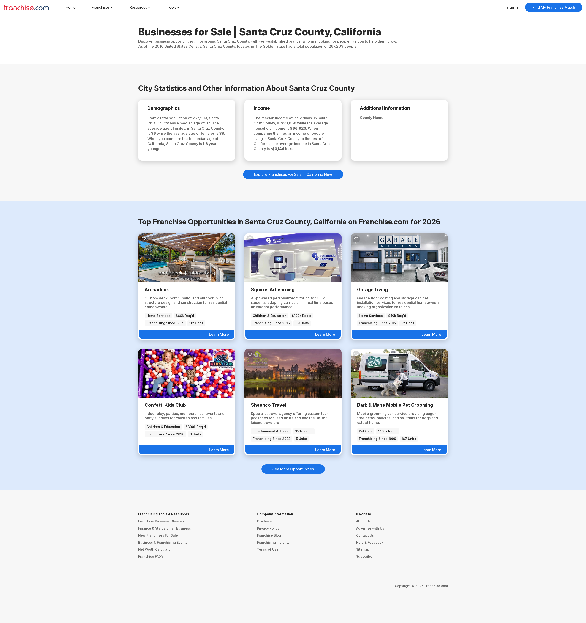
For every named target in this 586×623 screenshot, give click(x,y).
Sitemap (362, 549)
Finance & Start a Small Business (164, 528)
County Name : (372, 117)
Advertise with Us (370, 528)
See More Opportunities (293, 469)
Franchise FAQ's (151, 556)
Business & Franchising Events (162, 542)
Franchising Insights (273, 542)
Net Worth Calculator (155, 549)
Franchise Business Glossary (161, 521)
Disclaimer (265, 521)
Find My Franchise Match (553, 7)
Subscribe (364, 556)
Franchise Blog (269, 535)
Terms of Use (267, 549)
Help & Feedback (369, 542)
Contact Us (365, 535)
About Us (363, 521)
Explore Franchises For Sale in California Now (293, 174)
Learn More (219, 334)
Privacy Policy (268, 528)
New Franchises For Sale (158, 535)
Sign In (512, 7)
